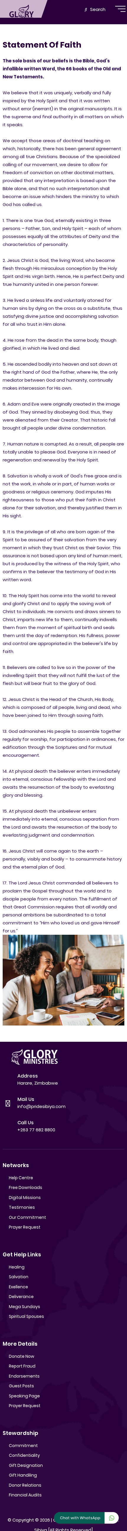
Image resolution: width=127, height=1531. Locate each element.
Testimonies (22, 1207)
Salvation (18, 1277)
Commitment (23, 1446)
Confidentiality (24, 1455)
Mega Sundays (24, 1307)
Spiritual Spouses (26, 1316)
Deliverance (21, 1297)
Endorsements (24, 1376)
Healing (17, 1267)
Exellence (18, 1287)
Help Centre (21, 1178)
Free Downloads (25, 1187)
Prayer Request (24, 1227)
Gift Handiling (23, 1475)
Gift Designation (26, 1465)
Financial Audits (25, 1495)
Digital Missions (25, 1198)
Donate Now (21, 1356)
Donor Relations (25, 1485)
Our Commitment (27, 1217)
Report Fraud (22, 1366)
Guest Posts (21, 1386)
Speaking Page (24, 1396)
